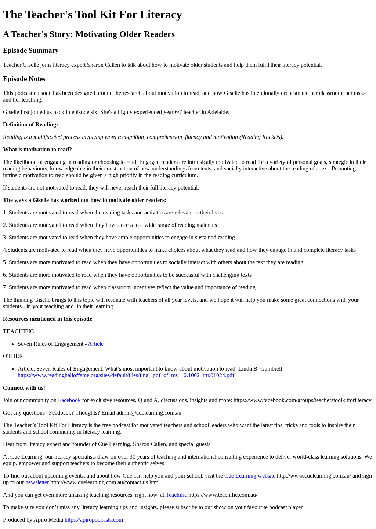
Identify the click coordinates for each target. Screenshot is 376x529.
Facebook (69, 400)
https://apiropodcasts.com (93, 520)
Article (96, 344)
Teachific (175, 495)
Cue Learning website (249, 476)
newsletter (37, 482)
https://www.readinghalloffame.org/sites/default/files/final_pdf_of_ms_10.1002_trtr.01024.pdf (126, 375)
